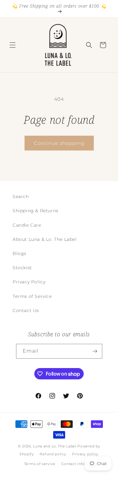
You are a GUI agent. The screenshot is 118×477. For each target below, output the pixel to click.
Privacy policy (85, 454)
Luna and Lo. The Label (54, 446)
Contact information (80, 464)
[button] (13, 45)
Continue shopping (59, 143)
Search (21, 196)
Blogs (19, 253)
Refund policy (53, 454)
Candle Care (27, 225)
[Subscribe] (95, 351)
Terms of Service (32, 296)
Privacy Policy (29, 282)
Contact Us (26, 310)
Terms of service (39, 464)
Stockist (22, 267)
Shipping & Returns (36, 210)
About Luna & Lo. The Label (45, 239)
